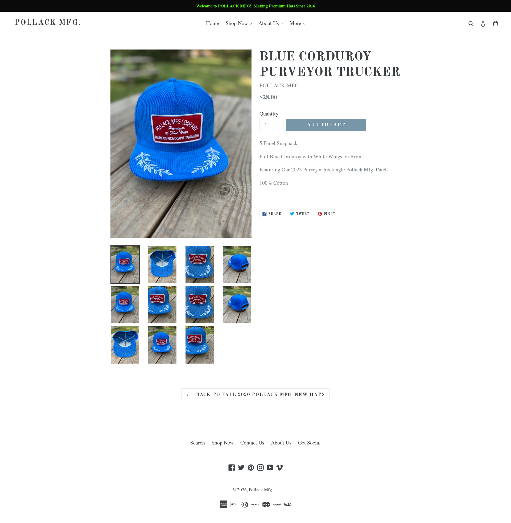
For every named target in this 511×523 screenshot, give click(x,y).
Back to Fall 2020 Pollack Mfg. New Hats (259, 394)
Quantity (268, 113)
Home (212, 23)
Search (197, 442)
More (299, 23)
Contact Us (252, 442)
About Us (272, 23)
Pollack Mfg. (48, 23)
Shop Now (240, 23)
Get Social (309, 442)
